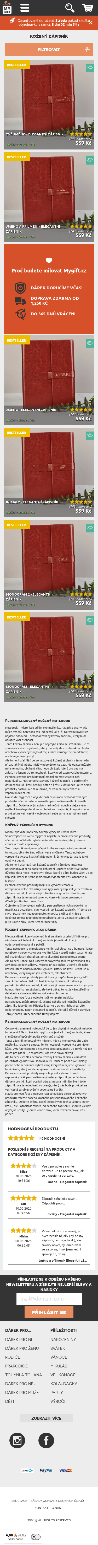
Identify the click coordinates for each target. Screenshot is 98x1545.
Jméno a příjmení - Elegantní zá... (63, 1261)
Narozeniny (63, 1339)
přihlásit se (49, 1312)
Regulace (19, 1500)
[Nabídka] (40, 1532)
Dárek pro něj (20, 1383)
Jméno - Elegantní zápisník (67, 1182)
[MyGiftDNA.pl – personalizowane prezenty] (7, 7)
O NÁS (56, 1507)
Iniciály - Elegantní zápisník (67, 1214)
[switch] (36, 1537)
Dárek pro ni (18, 1339)
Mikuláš (58, 1366)
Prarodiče (16, 1366)
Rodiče (12, 1357)
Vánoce (58, 1357)
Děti (9, 1401)
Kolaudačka (64, 1383)
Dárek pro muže (22, 1392)
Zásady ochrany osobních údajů (57, 1500)
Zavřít (90, 23)
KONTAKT (41, 1507)
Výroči (57, 1401)
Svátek (57, 1348)
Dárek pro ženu (22, 1348)
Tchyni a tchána (23, 1375)
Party (56, 1392)
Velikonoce (63, 1375)
